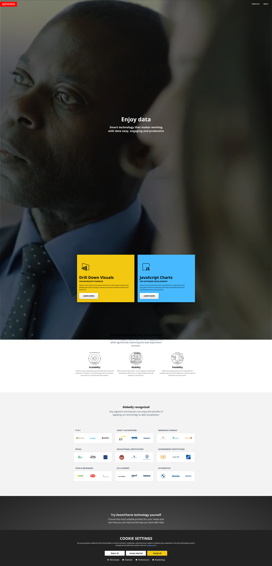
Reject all (115, 553)
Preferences (143, 560)
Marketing (160, 560)
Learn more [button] (88, 296)
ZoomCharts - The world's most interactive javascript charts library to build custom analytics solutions (8, 4)
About (265, 4)
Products (255, 4)
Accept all (157, 553)
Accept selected (136, 553)
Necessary (114, 560)
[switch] (108, 559)
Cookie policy (152, 545)
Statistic (128, 560)
